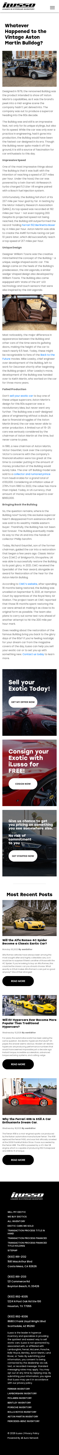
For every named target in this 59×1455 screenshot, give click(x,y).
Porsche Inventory (20, 1407)
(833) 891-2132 (17, 1257)
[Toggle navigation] (52, 7)
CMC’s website (28, 584)
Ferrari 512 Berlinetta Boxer (38, 225)
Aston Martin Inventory (23, 1416)
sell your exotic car (21, 396)
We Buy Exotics (17, 1216)
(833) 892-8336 (18, 1316)
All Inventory (16, 1221)
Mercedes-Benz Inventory (24, 1421)
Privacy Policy (31, 1433)
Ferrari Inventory (19, 1389)
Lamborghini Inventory (22, 1393)
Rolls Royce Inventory (22, 1412)
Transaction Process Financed (27, 1238)
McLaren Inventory (20, 1398)
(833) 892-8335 (18, 1296)
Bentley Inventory (19, 1402)
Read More (18, 981)
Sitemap (12, 1250)
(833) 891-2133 (17, 1277)
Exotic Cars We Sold (21, 1226)
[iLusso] (18, 6)
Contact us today (33, 654)
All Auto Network (29, 1438)
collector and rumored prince (32, 474)
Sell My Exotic (17, 1212)
